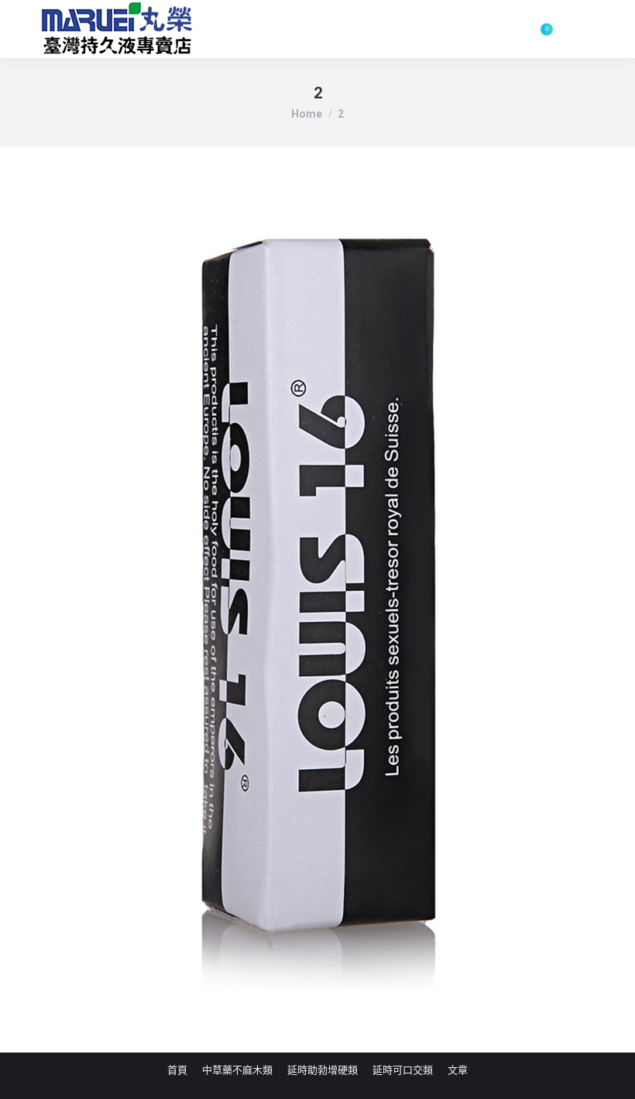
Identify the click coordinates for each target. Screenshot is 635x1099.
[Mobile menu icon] (582, 29)
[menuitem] (177, 1070)
